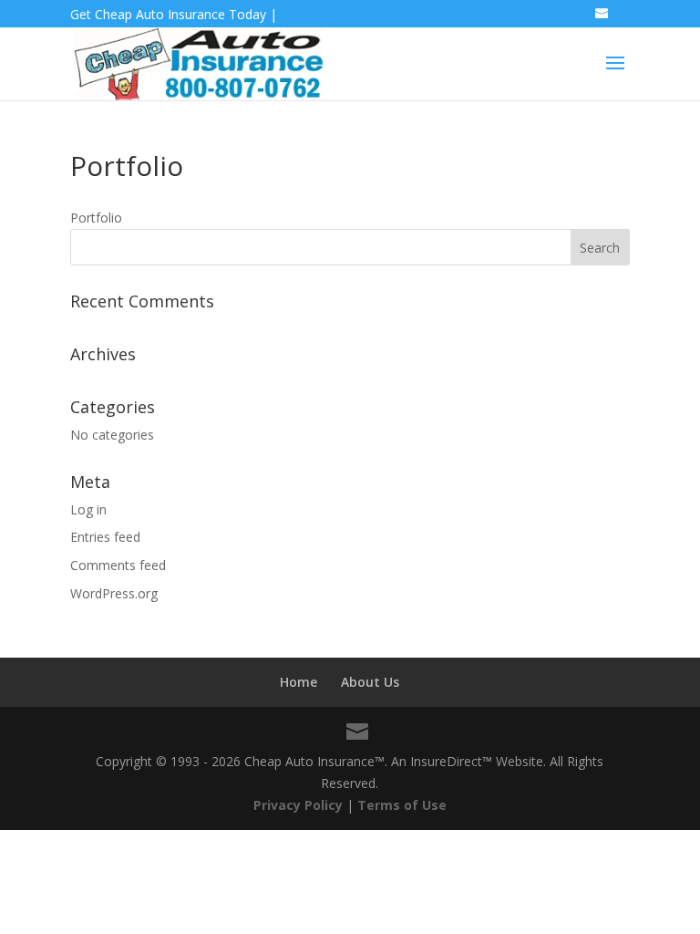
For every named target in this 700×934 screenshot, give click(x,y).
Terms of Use (402, 805)
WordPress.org (114, 593)
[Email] (603, 19)
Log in (88, 509)
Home (298, 681)
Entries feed (105, 536)
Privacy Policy (298, 805)
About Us (370, 681)
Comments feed (118, 565)
